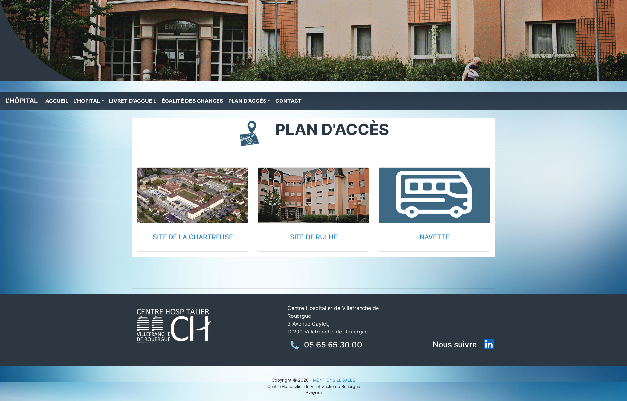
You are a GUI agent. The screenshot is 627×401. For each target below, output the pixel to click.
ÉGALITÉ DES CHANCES (192, 101)
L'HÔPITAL (21, 101)
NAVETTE (434, 237)
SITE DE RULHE (313, 237)
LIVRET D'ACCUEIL (132, 101)
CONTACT (288, 101)
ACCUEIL (55, 102)
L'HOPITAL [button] (86, 101)
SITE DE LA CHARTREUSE (193, 237)
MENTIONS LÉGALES (334, 380)
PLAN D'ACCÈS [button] (247, 101)
